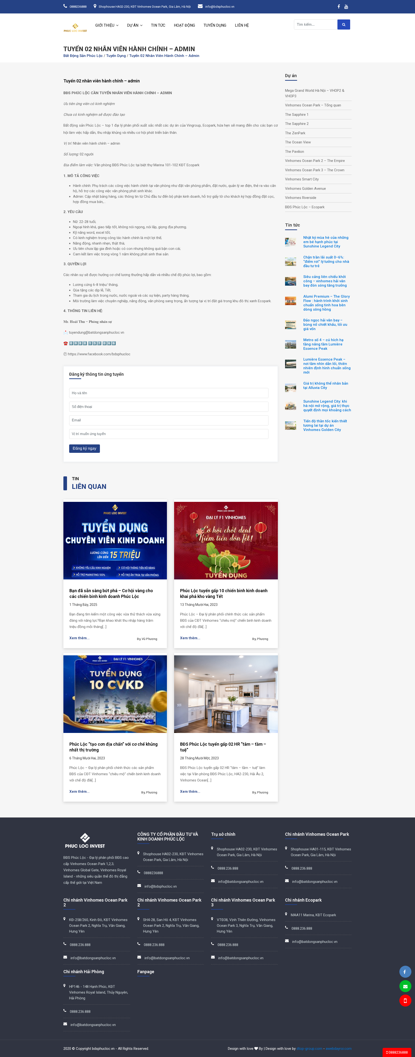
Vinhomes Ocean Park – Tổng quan (313, 105)
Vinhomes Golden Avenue (305, 188)
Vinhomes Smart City (302, 179)
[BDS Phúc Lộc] (404, 972)
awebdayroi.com (339, 1048)
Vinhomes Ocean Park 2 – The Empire (315, 161)
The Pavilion (294, 151)
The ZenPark (295, 133)
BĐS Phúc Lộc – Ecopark (304, 207)
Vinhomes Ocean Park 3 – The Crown (314, 170)
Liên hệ (242, 25)
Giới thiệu (104, 25)
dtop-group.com (309, 1048)
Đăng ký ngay (84, 448)
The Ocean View (298, 142)
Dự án (132, 25)
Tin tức (158, 25)
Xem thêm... (79, 638)
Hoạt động (184, 25)
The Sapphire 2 (297, 124)
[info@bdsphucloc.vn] (405, 986)
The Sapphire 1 (297, 114)
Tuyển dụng (215, 25)
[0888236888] (405, 1001)
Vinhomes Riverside (300, 198)
